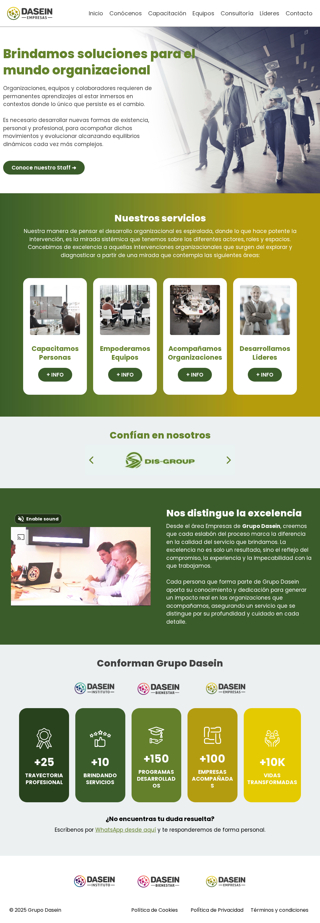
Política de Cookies (154, 910)
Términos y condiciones (279, 910)
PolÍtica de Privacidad (217, 910)
